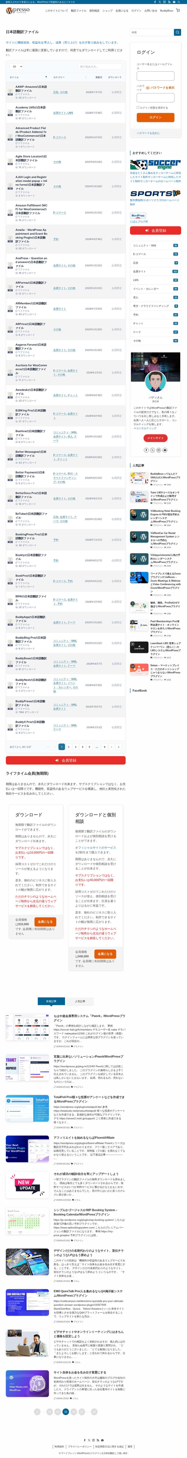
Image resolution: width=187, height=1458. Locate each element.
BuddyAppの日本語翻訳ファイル (30, 619)
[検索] (178, 2)
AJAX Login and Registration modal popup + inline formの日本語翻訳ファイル (31, 182)
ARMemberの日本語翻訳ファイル (31, 305)
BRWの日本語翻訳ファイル (31, 598)
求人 (70, 436)
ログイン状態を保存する (153, 107)
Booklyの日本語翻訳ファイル (31, 557)
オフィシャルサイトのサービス (95, 847)
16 (73, 1411)
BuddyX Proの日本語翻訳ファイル (30, 723)
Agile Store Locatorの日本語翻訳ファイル (31, 158)
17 (81, 1411)
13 (49, 1411)
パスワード (140, 87)
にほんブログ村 (139, 221)
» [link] (118, 746)
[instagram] (164, 2)
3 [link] (75, 746)
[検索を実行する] (177, 32)
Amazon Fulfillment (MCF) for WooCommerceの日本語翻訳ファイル (31, 209)
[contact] (174, 2)
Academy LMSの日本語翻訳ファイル (31, 109)
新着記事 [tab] (51, 1001)
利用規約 (59, 1446)
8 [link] (104, 746)
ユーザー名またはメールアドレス (155, 66)
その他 (64, 92)
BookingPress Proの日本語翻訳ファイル (31, 536)
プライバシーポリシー (80, 1446)
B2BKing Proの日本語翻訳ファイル (31, 412)
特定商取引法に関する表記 (109, 1446)
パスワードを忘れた (148, 133)
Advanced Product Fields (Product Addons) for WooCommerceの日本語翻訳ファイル (31, 133)
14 (57, 1411)
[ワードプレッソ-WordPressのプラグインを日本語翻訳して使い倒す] (18, 10)
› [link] (111, 746)
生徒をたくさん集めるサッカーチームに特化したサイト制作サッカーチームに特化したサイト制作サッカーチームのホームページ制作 (155, 177)
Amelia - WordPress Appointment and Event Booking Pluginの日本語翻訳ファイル (31, 235)
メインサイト (155, 437)
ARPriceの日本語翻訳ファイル (30, 326)
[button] (178, 10)
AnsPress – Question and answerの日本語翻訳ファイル (31, 262)
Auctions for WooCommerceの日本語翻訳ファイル (31, 369)
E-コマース (59, 137)
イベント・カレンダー (155, 288)
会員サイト (59, 112)
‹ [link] (54, 746)
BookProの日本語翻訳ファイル (31, 577)
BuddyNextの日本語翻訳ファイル (31, 681)
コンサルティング (146, 428)
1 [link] (61, 746)
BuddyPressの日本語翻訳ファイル (30, 703)
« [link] (48, 746)
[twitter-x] (159, 2)
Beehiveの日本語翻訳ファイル (30, 433)
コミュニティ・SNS (64, 432)
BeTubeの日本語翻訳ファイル (31, 515)
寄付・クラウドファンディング (65, 477)
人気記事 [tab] (80, 1001)
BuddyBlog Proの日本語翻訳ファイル (31, 639)
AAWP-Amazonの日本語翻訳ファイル (31, 88)
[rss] (169, 2)
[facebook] (155, 2)
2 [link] (68, 746)
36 (94, 1411)
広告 (55, 92)
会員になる (45, 921)
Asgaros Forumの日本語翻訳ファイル (31, 346)
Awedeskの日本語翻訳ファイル (31, 391)
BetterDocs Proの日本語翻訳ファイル (31, 495)
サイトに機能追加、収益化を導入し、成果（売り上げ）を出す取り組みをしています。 (63, 42)
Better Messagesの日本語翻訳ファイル (31, 453)
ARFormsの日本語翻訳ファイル (31, 284)
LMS (70, 112)
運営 (130, 1446)
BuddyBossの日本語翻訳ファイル (31, 660)
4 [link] (82, 746)
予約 (55, 239)
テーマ (71, 622)
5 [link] (89, 746)
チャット (73, 395)
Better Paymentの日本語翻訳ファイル (30, 474)
